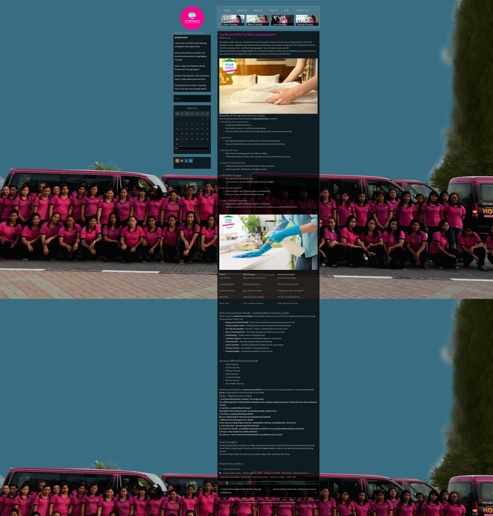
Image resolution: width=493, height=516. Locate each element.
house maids (247, 51)
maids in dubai (291, 477)
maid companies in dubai (231, 469)
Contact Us (302, 11)
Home (227, 11)
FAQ (286, 11)
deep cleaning (287, 473)
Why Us (273, 11)
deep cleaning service (300, 473)
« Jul (176, 148)
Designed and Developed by (269, 503)
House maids (245, 477)
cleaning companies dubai (232, 473)
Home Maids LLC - (252, 503)
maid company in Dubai (260, 477)
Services (258, 11)
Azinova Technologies (288, 503)
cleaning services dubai (272, 473)
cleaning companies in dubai (252, 473)
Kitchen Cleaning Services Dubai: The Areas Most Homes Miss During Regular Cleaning (191, 56)
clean (264, 454)
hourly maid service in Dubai (229, 477)
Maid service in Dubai (277, 477)
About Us (242, 11)
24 (177, 139)
